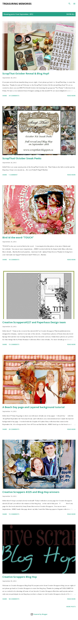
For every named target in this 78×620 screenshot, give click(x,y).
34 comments (14, 96)
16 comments (14, 260)
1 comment (13, 175)
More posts (71, 607)
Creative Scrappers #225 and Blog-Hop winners (30, 492)
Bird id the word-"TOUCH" (18, 237)
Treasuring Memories (16, 3)
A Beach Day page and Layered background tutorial (33, 407)
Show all (70, 14)
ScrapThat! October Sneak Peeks (21, 158)
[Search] (69, 3)
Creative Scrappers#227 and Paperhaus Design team (34, 322)
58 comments (14, 599)
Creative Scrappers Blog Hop (19, 576)
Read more (71, 96)
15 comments (14, 344)
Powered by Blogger (40, 614)
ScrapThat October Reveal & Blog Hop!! (25, 73)
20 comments (14, 429)
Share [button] (4, 96)
